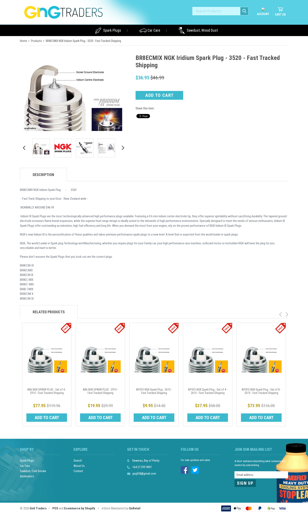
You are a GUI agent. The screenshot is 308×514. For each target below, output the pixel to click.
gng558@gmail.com (144, 473)
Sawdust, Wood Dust (202, 30)
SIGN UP (245, 483)
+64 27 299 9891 (142, 467)
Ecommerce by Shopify (79, 508)
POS (55, 508)
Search (78, 460)
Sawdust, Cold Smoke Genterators (33, 473)
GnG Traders (38, 508)
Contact (78, 471)
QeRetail (134, 508)
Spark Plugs (112, 30)
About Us (79, 465)
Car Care (154, 30)
